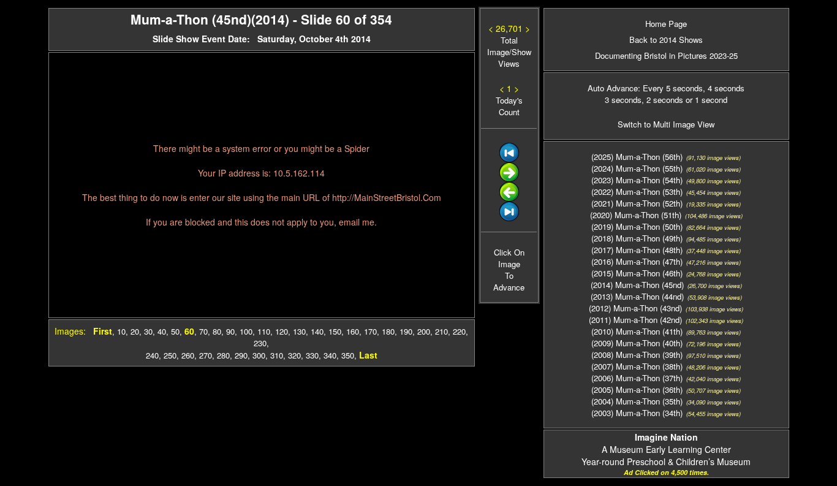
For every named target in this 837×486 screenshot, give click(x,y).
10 (121, 331)
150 (334, 331)
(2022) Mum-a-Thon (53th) (637, 191)
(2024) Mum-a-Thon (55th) (637, 168)
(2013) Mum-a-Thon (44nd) (637, 296)
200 (423, 331)
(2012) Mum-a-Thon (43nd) (635, 308)
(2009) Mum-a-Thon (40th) (637, 343)
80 (217, 331)
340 (330, 355)
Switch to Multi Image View (666, 124)
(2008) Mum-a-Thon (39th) (637, 354)
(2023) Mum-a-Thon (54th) (637, 180)
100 (246, 331)
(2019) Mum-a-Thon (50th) (637, 226)
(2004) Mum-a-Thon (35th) (637, 401)
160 (352, 331)
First (102, 331)
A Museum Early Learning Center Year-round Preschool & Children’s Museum (666, 449)
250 (170, 355)
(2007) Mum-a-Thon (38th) (637, 366)
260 (187, 355)
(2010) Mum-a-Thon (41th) (637, 331)
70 (203, 331)
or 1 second (705, 99)
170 (370, 331)
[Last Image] (509, 218)
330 (312, 355)
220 (459, 331)
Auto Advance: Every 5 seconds (645, 88)
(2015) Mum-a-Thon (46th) (637, 273)
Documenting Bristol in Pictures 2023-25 (666, 55)
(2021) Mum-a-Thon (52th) (637, 203)
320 (294, 355)
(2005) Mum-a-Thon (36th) (637, 389)
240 (152, 355)
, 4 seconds (723, 88)
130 (299, 331)
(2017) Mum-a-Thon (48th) (637, 250)
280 (223, 355)
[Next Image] (509, 178)
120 (281, 331)
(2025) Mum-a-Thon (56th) (637, 156)
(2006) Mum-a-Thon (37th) (637, 378)
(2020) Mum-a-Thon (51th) (635, 215)
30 (148, 331)
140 (317, 331)
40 (161, 331)
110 (263, 331)
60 (189, 331)
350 (347, 355)
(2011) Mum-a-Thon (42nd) (635, 319)
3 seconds (623, 99)
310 (276, 355)
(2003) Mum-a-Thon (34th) (637, 413)
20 (135, 331)
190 (406, 331)
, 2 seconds (662, 99)
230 (260, 343)
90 (230, 331)
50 (175, 331)
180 (388, 331)
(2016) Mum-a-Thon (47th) (637, 261)
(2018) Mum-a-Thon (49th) (637, 238)
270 (205, 355)
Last (368, 355)
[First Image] (509, 159)
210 (441, 331)
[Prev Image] (509, 198)
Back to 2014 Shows (666, 39)
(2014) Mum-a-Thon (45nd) (637, 284)
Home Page (666, 23)
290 (241, 355)
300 (258, 355)
